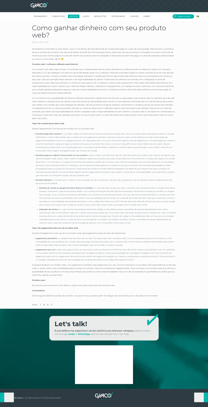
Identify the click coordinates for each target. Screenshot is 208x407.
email (71, 334)
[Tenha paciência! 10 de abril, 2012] (201, 397)
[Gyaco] (39, 6)
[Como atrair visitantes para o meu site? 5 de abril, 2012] (7, 397)
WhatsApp (84, 334)
